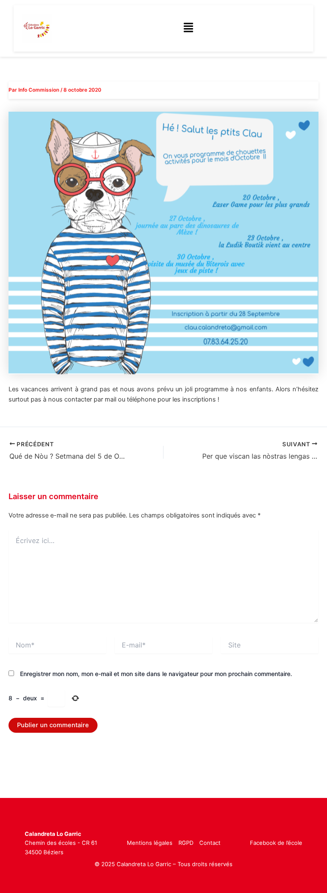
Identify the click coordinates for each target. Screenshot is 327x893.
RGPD (185, 842)
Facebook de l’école (276, 842)
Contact (210, 842)
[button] (188, 28)
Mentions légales (149, 842)
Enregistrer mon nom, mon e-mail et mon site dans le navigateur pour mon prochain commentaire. (156, 673)
